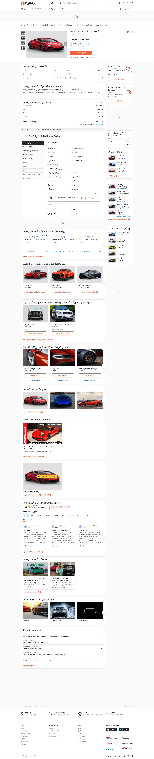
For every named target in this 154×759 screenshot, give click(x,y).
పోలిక (46, 251)
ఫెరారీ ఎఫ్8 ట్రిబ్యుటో (29, 285)
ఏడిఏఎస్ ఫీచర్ (26, 178)
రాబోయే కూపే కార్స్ (84, 620)
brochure (98, 25)
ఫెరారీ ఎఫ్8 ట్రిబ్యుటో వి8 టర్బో (32, 368)
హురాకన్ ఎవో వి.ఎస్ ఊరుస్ (63, 292)
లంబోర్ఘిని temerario (122, 162)
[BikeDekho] (111, 738)
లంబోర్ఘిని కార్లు (111, 176)
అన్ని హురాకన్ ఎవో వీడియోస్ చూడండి (32, 456)
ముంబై (109, 144)
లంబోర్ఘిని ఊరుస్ (56, 285)
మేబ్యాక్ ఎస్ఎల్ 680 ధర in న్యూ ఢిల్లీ (123, 216)
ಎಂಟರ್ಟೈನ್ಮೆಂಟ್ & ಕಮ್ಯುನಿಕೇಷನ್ (32, 174)
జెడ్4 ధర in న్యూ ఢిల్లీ (120, 194)
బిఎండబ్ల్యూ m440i (121, 197)
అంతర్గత (25, 162)
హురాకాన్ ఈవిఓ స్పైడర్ (31, 237)
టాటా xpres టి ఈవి (122, 239)
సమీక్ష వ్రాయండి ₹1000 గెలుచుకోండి (60, 507)
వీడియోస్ (77, 25)
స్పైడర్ (32, 25)
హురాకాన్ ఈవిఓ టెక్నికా (59, 237)
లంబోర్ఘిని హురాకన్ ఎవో (55, 89)
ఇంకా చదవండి (99, 95)
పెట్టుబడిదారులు (24, 741)
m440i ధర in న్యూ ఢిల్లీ (121, 201)
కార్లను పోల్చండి (35, 375)
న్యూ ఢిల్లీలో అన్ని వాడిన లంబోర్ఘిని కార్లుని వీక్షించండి (38, 339)
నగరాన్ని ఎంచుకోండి (126, 8)
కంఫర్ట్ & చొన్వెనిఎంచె (28, 158)
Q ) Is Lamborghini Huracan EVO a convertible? (37, 660)
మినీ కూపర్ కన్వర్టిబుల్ (122, 204)
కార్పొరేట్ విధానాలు (25, 738)
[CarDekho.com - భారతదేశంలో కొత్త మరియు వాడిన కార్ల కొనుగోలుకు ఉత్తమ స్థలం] (28, 3)
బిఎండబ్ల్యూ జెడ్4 (121, 191)
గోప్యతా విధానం (24, 736)
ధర (37, 25)
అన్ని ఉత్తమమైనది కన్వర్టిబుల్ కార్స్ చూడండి (119, 219)
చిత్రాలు (53, 25)
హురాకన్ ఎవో (24, 25)
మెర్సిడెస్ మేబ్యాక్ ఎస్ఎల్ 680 (122, 211)
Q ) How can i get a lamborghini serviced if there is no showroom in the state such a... (47, 636)
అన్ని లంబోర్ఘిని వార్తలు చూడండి (31, 592)
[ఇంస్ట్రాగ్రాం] (128, 756)
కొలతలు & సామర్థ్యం (28, 154)
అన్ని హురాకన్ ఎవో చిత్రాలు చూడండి (32, 412)
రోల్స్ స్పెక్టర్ (119, 258)
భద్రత (24, 170)
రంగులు (60, 25)
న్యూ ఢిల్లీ (82, 46)
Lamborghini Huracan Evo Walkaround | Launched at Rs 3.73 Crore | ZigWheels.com (42, 448)
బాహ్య (24, 166)
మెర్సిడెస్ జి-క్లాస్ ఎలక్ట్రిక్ (123, 232)
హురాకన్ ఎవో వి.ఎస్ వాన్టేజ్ (90, 292)
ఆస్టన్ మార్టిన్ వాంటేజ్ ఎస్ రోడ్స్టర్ (88, 368)
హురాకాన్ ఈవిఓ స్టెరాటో (86, 237)
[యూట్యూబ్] (124, 756)
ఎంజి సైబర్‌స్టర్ (120, 184)
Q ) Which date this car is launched (33, 642)
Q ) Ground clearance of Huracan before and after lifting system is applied (44, 654)
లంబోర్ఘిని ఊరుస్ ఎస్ (57, 368)
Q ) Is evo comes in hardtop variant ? (33, 648)
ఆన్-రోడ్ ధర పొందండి (83, 44)
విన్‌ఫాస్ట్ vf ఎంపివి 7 (122, 252)
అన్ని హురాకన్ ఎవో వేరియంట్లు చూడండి (32, 256)
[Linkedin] (132, 756)
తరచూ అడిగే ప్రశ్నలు (87, 25)
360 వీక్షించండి (68, 25)
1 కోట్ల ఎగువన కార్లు (57, 620)
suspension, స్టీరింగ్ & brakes (30, 150)
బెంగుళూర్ (110, 141)
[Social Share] (132, 32)
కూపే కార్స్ (27, 620)
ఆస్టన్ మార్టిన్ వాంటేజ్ (84, 285)
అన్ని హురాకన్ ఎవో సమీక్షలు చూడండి (32, 552)
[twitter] (119, 756)
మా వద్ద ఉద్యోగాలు (25, 730)
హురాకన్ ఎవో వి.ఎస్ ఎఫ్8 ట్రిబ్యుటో (35, 292)
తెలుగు (112, 2)
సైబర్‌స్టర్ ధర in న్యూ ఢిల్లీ (121, 188)
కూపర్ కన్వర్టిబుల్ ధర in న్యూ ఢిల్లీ (123, 207)
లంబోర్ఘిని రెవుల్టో (121, 169)
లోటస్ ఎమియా (120, 245)
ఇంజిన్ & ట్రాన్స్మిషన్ (28, 142)
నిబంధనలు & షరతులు (25, 733)
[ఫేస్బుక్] (115, 756)
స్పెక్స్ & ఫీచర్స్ (44, 25)
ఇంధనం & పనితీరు (27, 146)
